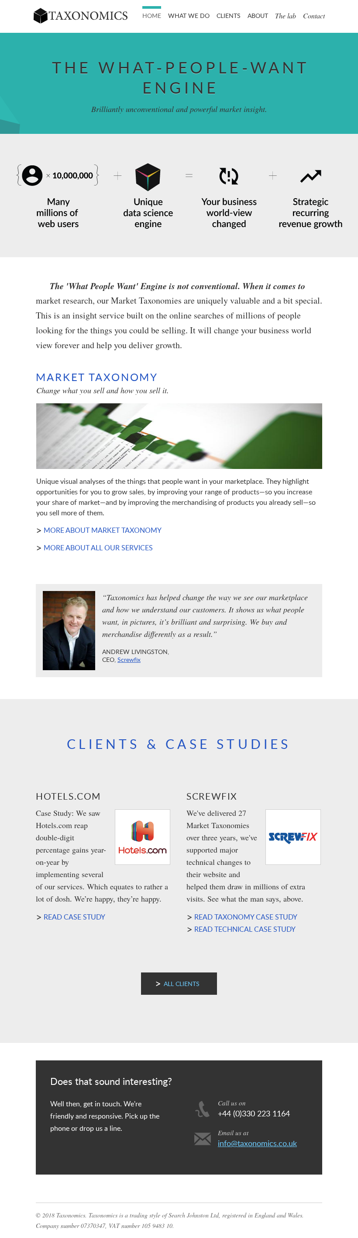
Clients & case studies (179, 744)
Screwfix (129, 659)
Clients (229, 15)
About (258, 15)
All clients (182, 983)
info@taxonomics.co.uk (257, 1143)
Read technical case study (245, 929)
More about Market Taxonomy (103, 530)
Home (151, 15)
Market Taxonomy (97, 377)
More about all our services (98, 548)
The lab (285, 15)
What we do (189, 15)
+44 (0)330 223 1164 (254, 1113)
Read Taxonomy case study (245, 917)
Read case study (74, 917)
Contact (314, 15)
